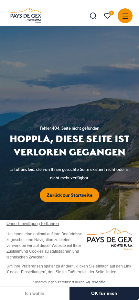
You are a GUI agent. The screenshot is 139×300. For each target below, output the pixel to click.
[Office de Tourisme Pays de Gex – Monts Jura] (25, 15)
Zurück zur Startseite (69, 195)
